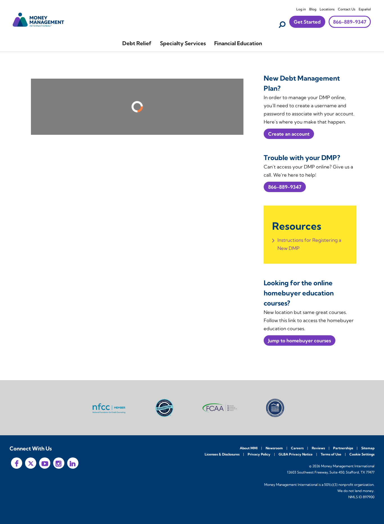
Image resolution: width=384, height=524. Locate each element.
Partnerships (343, 448)
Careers (297, 448)
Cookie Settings (361, 454)
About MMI (248, 448)
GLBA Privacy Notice (296, 454)
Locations (327, 9)
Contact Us (346, 9)
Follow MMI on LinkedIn (72, 463)
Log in (301, 9)
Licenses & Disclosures (222, 454)
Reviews (318, 448)
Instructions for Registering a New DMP (309, 244)
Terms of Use (331, 454)
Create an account (289, 134)
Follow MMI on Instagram (58, 463)
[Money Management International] (38, 19)
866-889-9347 (349, 22)
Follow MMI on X (30, 463)
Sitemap (367, 448)
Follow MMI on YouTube (44, 463)
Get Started (307, 22)
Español (365, 9)
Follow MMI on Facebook (16, 463)
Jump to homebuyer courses (299, 340)
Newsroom (274, 448)
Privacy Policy (259, 454)
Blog (312, 9)
